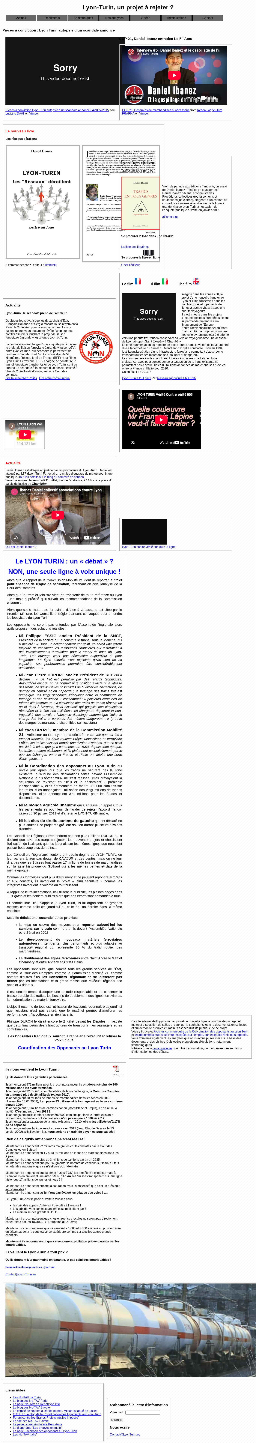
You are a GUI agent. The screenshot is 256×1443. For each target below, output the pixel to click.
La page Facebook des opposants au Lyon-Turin (45, 1431)
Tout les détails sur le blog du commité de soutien (51, 477)
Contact (208, 17)
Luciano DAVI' (14, 113)
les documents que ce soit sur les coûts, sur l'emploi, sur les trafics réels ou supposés (191, 1034)
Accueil (21, 17)
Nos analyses (114, 17)
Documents (52, 17)
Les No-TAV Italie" (25, 1434)
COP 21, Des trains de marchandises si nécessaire (156, 110)
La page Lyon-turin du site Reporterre (37, 1424)
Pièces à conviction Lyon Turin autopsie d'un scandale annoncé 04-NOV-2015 (57, 110)
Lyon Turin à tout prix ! (136, 378)
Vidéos (145, 17)
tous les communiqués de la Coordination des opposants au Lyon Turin (201, 1031)
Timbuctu (50, 265)
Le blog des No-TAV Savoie (31, 1407)
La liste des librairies (135, 246)
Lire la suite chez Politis (21, 378)
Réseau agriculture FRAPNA (176, 378)
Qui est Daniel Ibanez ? (21, 546)
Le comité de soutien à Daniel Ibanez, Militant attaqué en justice (55, 1410)
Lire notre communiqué (54, 378)
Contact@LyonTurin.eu (20, 1274)
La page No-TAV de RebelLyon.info (36, 1404)
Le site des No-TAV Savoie (31, 1421)
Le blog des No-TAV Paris (30, 1400)
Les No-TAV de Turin (27, 1397)
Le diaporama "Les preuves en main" (37, 1427)
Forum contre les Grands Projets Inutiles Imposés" (46, 1417)
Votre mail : (117, 1412)
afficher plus (170, 216)
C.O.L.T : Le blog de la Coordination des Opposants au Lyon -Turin (57, 1414)
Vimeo (33, 113)
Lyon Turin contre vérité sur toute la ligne (149, 546)
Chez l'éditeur (130, 265)
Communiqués (83, 17)
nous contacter (162, 1048)
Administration (176, 17)
